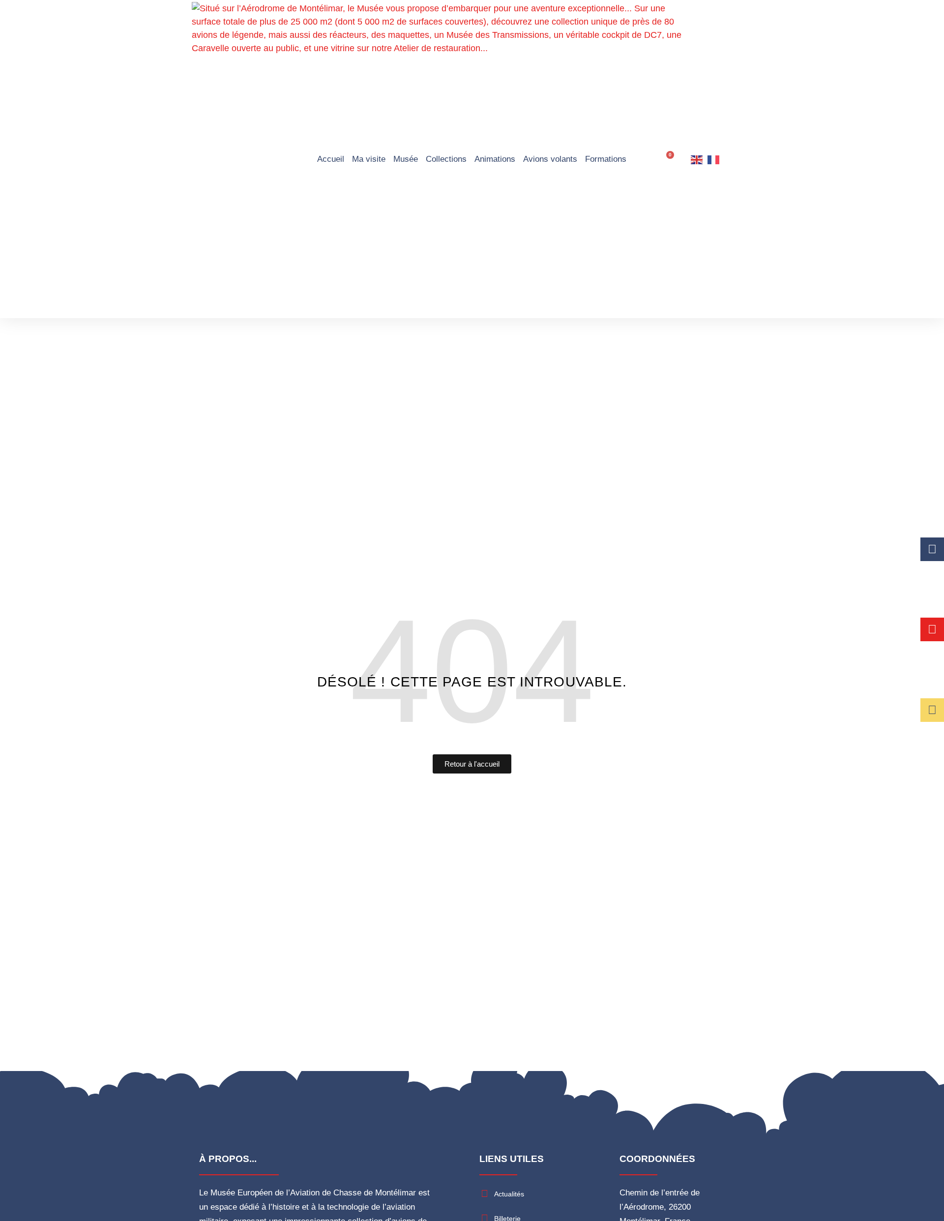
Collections (446, 159)
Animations (494, 159)
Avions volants (550, 159)
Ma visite (368, 159)
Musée (405, 159)
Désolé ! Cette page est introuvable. (472, 681)
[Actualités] (484, 1193)
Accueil (330, 159)
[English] (697, 159)
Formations (605, 159)
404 (472, 671)
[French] (714, 159)
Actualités (509, 1194)
